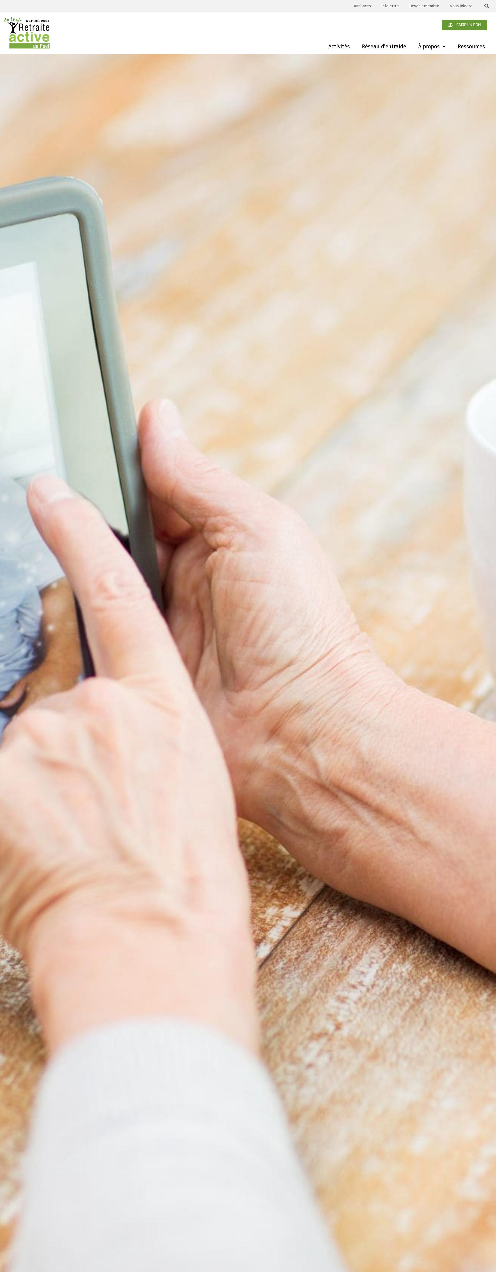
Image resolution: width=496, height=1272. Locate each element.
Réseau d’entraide (384, 46)
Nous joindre (461, 6)
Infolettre (390, 6)
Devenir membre (424, 6)
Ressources (471, 46)
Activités (339, 46)
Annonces (362, 6)
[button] (487, 6)
